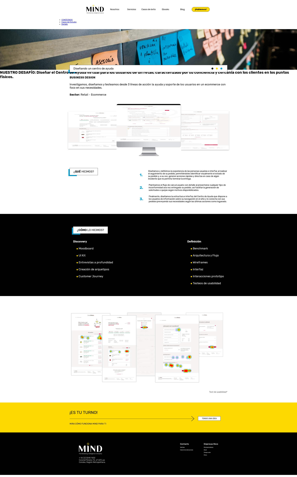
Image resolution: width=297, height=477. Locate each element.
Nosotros (114, 9)
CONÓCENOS (67, 20)
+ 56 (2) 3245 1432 (87, 458)
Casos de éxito (148, 9)
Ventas (182, 447)
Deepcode (207, 452)
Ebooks (165, 9)
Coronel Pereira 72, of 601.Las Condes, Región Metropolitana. (92, 461)
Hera (205, 455)
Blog (182, 9)
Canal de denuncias (186, 450)
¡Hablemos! (201, 9)
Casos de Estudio (68, 22)
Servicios (131, 9)
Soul (205, 450)
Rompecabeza (208, 447)
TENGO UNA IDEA (209, 418)
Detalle (64, 24)
